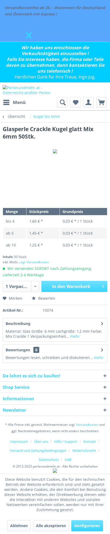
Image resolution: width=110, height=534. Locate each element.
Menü (19, 102)
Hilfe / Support (65, 441)
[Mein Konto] (88, 102)
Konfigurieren (87, 525)
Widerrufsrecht (84, 450)
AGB (68, 459)
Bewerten (46, 298)
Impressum (19, 441)
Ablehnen (19, 525)
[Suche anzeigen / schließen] (62, 102)
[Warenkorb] (101, 102)
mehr (74, 336)
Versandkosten (87, 424)
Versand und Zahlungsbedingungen (38, 450)
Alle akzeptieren (51, 525)
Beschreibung (18, 323)
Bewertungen (18, 349)
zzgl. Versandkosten (34, 262)
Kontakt (89, 441)
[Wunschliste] (75, 102)
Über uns (41, 441)
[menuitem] (14, 102)
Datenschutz (49, 459)
